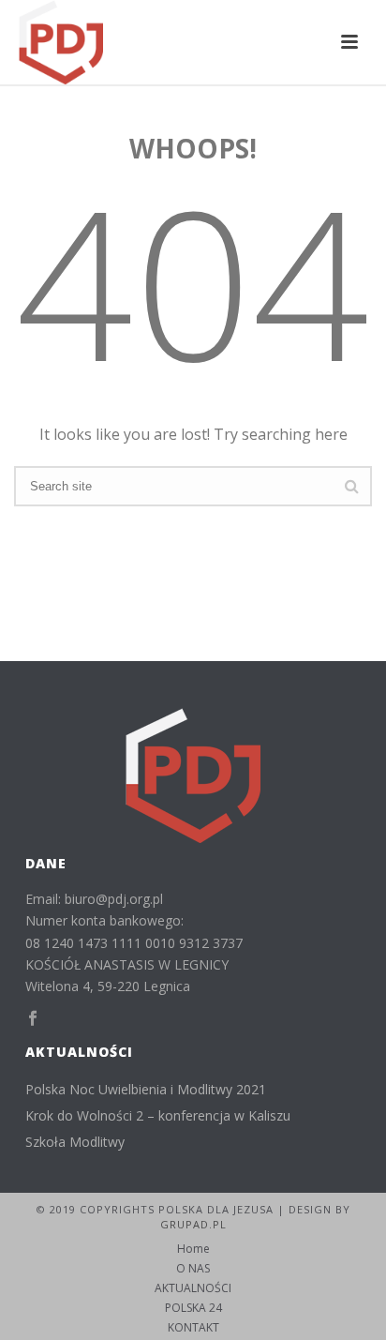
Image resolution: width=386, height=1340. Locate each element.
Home (193, 1249)
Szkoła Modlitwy (75, 1142)
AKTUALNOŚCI (193, 1288)
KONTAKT (193, 1327)
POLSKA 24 (193, 1308)
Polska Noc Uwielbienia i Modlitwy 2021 (145, 1089)
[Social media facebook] (32, 1019)
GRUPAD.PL (193, 1224)
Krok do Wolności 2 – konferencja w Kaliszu (157, 1115)
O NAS (193, 1268)
